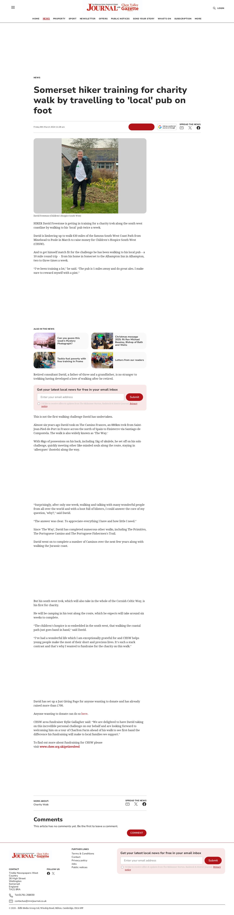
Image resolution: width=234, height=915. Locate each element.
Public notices (79, 867)
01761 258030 (26, 895)
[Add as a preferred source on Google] (167, 127)
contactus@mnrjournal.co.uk (30, 901)
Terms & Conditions (83, 853)
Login (220, 8)
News (37, 77)
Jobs (74, 863)
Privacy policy (79, 860)
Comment (136, 832)
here (84, 713)
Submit (134, 397)
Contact (76, 857)
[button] (13, 7)
